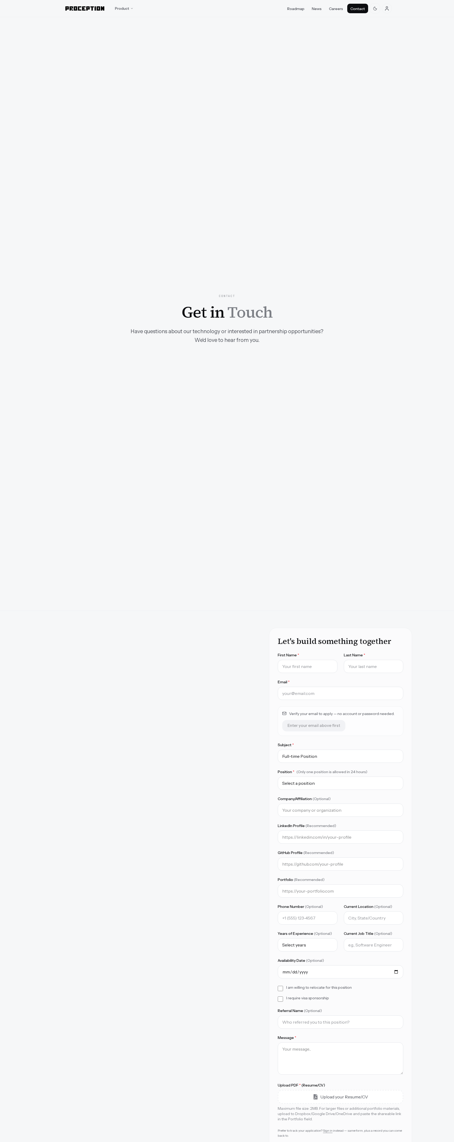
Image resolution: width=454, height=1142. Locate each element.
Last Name (354, 655)
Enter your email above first (314, 725)
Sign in (327, 1130)
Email (284, 682)
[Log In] (387, 8)
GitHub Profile (306, 852)
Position (322, 771)
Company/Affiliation (304, 798)
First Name (288, 655)
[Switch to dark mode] (375, 8)
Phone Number (300, 906)
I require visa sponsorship (307, 998)
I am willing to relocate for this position (319, 987)
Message (287, 1037)
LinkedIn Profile (307, 825)
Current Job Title (368, 933)
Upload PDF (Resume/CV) (301, 1085)
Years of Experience (305, 933)
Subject (286, 744)
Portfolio (301, 879)
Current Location (368, 906)
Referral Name (300, 1010)
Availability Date (301, 960)
